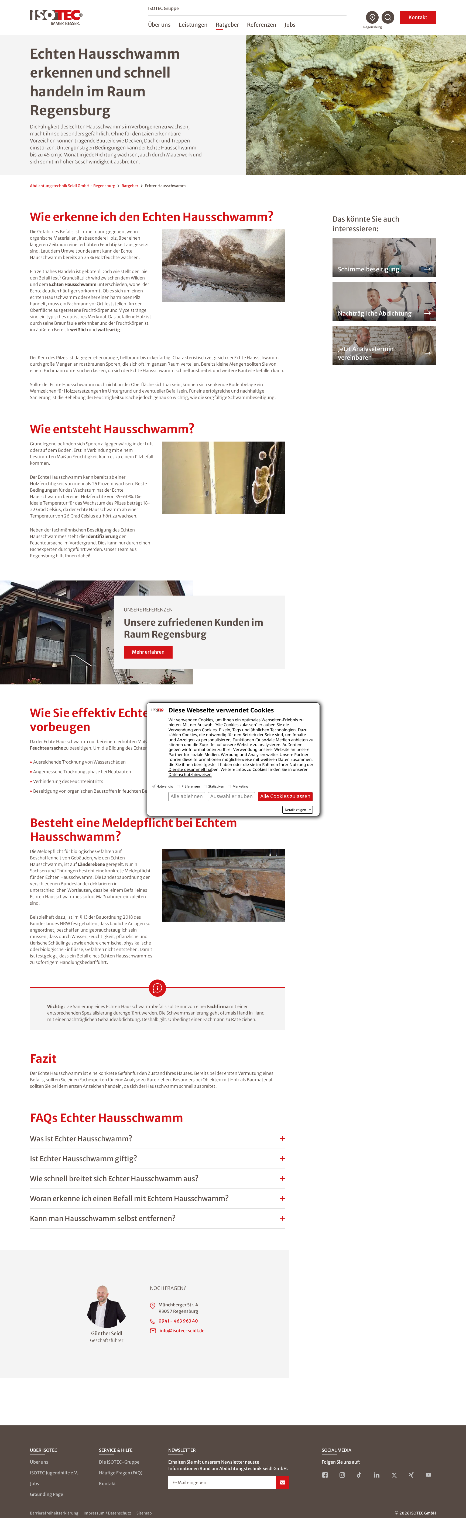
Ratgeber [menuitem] (227, 24)
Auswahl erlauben (231, 796)
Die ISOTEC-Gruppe (119, 1462)
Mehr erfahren (148, 652)
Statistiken (216, 786)
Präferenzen (190, 786)
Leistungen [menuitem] (193, 24)
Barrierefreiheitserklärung (54, 1513)
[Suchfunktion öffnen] (388, 17)
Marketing (240, 786)
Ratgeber (130, 185)
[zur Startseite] (56, 17)
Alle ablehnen (187, 796)
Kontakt (418, 17)
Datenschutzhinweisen (190, 774)
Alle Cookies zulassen (285, 796)
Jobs (34, 1483)
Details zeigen (295, 810)
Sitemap (144, 1513)
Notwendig (164, 786)
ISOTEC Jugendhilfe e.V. (54, 1472)
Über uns (39, 1462)
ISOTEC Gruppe (163, 8)
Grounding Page (46, 1494)
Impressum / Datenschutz (107, 1513)
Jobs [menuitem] (290, 24)
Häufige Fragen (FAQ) (120, 1472)
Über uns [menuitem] (159, 24)
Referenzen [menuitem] (261, 24)
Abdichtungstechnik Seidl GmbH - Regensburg (72, 185)
